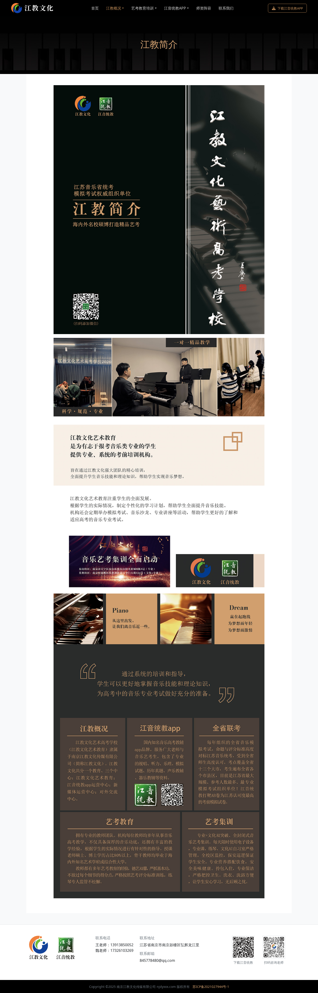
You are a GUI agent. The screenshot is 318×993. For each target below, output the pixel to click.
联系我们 (226, 8)
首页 (95, 8)
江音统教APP (175, 8)
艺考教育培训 (142, 8)
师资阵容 (203, 8)
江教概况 (113, 8)
